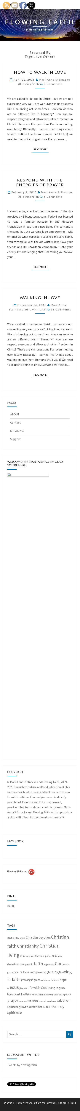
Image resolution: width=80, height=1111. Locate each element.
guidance (45, 980)
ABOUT (15, 414)
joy (21, 988)
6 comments (53, 196)
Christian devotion (38, 937)
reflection (33, 1000)
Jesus (13, 987)
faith (38, 964)
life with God (37, 987)
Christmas (57, 956)
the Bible (47, 1007)
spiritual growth (17, 1007)
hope (63, 980)
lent (25, 988)
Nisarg (72, 1102)
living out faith (17, 994)
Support (15, 439)
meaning (49, 994)
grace (50, 972)
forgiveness (49, 964)
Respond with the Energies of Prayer (40, 182)
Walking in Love (40, 297)
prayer (12, 1000)
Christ (22, 937)
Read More (41, 149)
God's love (21, 972)
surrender (35, 1007)
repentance (51, 1001)
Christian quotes (43, 956)
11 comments (61, 309)
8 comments (53, 83)
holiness (55, 980)
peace (67, 994)
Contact (15, 422)
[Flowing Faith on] (20, 877)
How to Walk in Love (40, 72)
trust (19, 1013)
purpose (23, 1001)
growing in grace (30, 980)
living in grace (57, 988)
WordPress (49, 1102)
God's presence (37, 972)
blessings (13, 937)
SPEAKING (17, 431)
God (59, 964)
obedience (58, 994)
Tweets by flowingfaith (22, 1065)
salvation (63, 1000)
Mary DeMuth (39, 994)
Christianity (28, 946)
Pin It (10, 906)
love (30, 994)
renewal (42, 1001)
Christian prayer (27, 956)
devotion (13, 964)
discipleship (26, 964)
